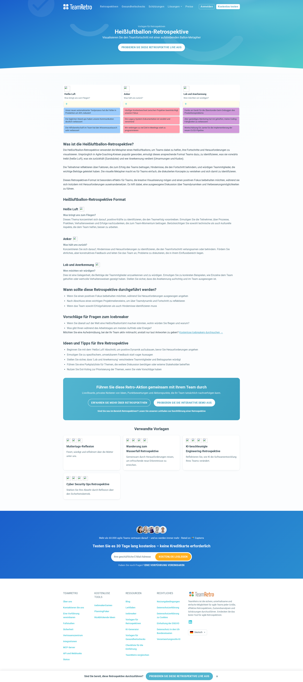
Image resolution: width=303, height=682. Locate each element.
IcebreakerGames (103, 605)
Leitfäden (130, 607)
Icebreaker (131, 613)
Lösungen (174, 6)
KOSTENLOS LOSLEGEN (173, 556)
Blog (128, 601)
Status (66, 659)
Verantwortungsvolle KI (168, 639)
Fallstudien (68, 623)
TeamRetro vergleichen (137, 655)
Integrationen (70, 641)
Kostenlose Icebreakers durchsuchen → (201, 332)
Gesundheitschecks (133, 6)
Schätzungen (156, 6)
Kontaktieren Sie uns (73, 607)
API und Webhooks (72, 653)
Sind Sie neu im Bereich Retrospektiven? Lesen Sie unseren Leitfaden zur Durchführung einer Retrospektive (152, 411)
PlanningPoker (101, 611)
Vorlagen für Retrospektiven (151, 26)
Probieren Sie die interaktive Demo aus (184, 402)
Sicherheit (68, 629)
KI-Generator (132, 629)
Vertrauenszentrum (73, 635)
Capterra (199, 538)
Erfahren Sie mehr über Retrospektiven (119, 402)
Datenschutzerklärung (168, 607)
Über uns (67, 601)
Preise (189, 6)
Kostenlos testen (228, 6)
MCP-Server (69, 647)
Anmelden (207, 6)
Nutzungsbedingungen (168, 601)
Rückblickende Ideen (104, 617)
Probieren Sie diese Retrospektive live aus (151, 47)
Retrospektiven (109, 6)
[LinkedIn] (190, 622)
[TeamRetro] (77, 6)
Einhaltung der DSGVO (168, 623)
